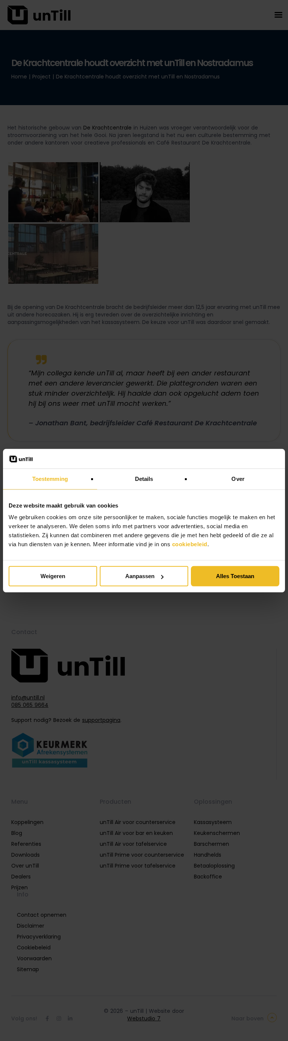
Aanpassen (139, 576)
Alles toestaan (235, 576)
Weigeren (52, 576)
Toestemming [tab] (50, 479)
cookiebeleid (189, 544)
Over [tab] (237, 479)
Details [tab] (144, 479)
